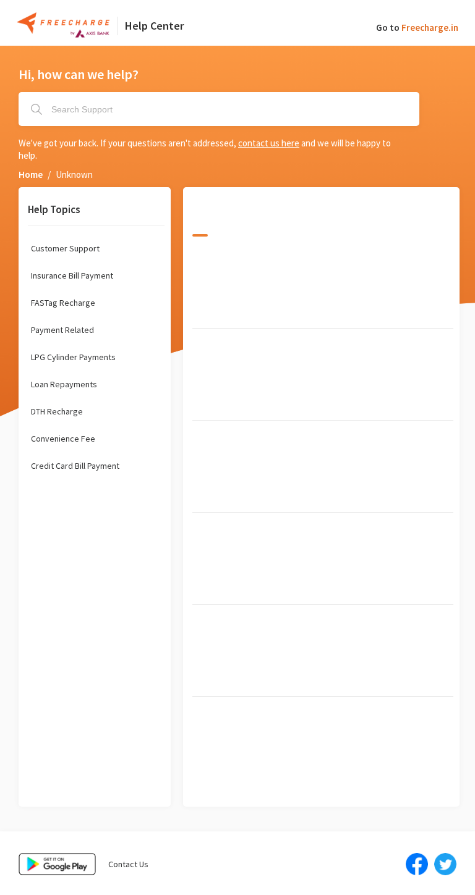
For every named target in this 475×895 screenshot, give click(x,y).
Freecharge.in (429, 27)
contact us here (268, 143)
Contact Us (128, 864)
